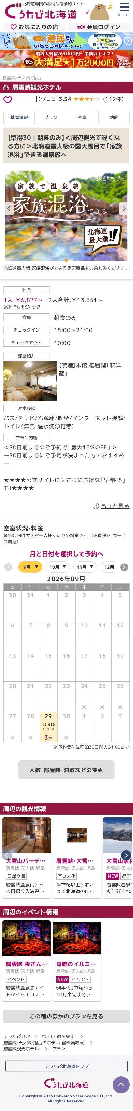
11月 (82, 567)
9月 (27, 567)
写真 (82, 117)
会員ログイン (104, 27)
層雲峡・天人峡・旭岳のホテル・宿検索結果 (43, 1043)
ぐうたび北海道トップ (66, 1066)
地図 (113, 117)
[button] (124, 208)
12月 (109, 567)
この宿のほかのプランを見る (66, 1016)
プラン (50, 117)
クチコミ (47, 99)
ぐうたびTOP (16, 1036)
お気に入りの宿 (38, 27)
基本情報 (19, 117)
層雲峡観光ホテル (36, 87)
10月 (55, 567)
